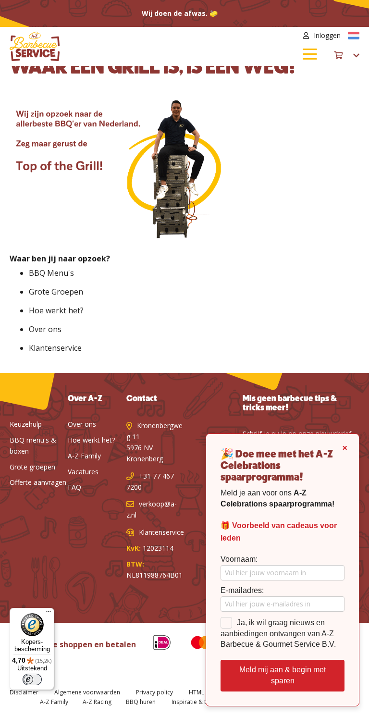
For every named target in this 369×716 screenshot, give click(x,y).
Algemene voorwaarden (87, 692)
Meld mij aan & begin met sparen (282, 675)
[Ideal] (155, 644)
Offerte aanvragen (38, 482)
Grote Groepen (56, 291)
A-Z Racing (97, 702)
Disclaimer (24, 692)
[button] (353, 35)
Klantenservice (55, 348)
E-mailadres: (242, 590)
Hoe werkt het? (56, 310)
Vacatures (83, 471)
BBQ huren (141, 702)
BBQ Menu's (51, 273)
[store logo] (97, 46)
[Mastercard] (194, 644)
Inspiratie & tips (193, 702)
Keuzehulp (26, 424)
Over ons (45, 329)
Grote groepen (32, 466)
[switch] (32, 679)
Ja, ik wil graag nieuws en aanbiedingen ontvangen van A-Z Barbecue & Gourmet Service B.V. (278, 633)
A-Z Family (84, 455)
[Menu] (48, 613)
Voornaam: (239, 559)
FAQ (74, 487)
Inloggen (327, 35)
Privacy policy (154, 692)
